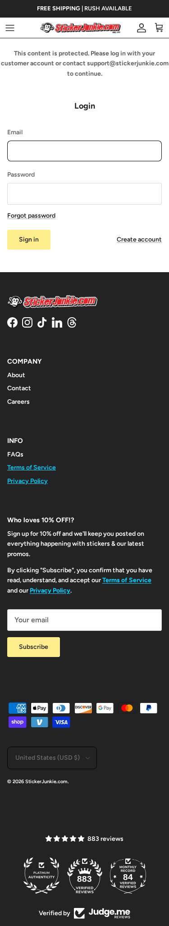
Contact (19, 388)
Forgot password (31, 215)
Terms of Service (31, 467)
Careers (18, 402)
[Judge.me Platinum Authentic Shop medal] (41, 876)
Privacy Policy (27, 481)
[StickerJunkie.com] (80, 27)
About (16, 375)
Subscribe (33, 647)
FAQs (15, 454)
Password (21, 174)
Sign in (29, 239)
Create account (139, 239)
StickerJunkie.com (46, 782)
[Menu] (10, 28)
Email (15, 132)
